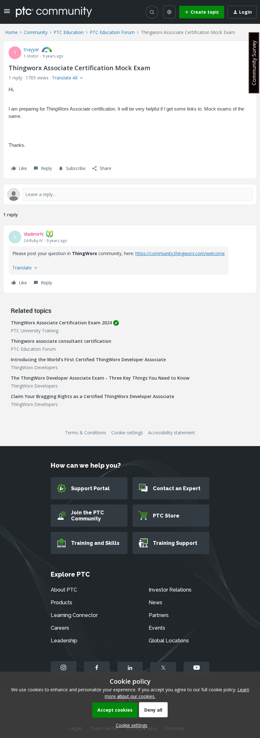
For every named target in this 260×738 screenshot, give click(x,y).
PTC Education (69, 32)
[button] (7, 13)
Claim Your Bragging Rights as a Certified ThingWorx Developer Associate (92, 396)
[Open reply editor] (130, 194)
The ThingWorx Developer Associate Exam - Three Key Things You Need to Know (100, 378)
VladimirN (33, 234)
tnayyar (31, 49)
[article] (130, 259)
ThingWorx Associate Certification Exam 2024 (61, 323)
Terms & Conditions (85, 433)
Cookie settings (127, 433)
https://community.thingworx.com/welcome (180, 253)
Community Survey (253, 62)
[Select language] (169, 12)
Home (11, 32)
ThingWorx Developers (34, 367)
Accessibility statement (171, 433)
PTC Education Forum (112, 32)
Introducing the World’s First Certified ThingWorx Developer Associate (88, 359)
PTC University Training (34, 331)
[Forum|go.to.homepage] (54, 12)
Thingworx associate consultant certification (61, 341)
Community (36, 32)
